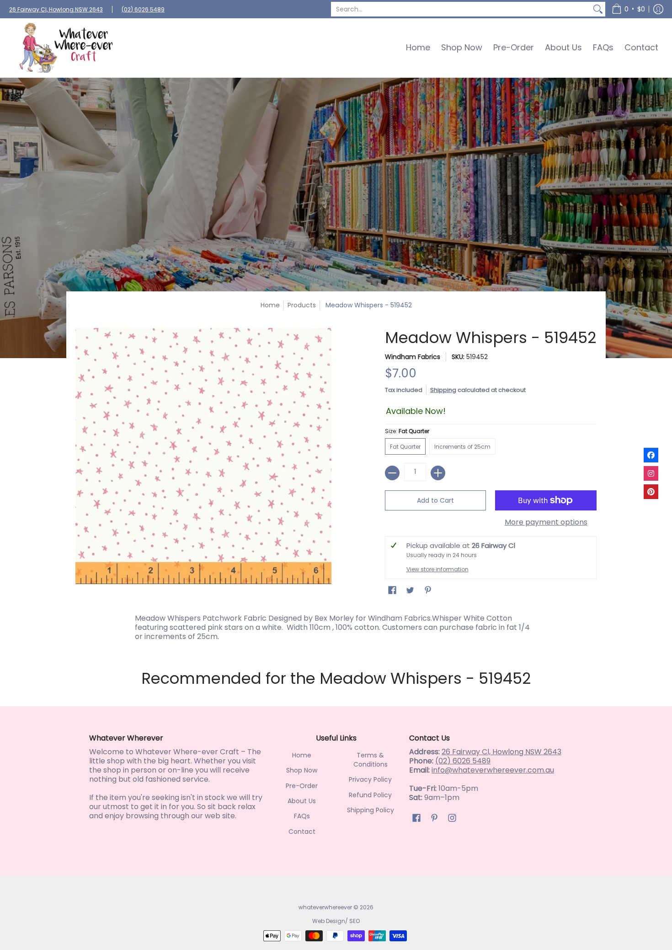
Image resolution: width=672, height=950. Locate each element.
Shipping (443, 390)
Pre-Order (302, 785)
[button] (628, 9)
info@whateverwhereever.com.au (493, 770)
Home (270, 305)
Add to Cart (435, 500)
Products (302, 305)
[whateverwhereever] (66, 47)
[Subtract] (392, 473)
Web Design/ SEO (336, 921)
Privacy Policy (370, 779)
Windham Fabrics (412, 356)
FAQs (302, 816)
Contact (301, 831)
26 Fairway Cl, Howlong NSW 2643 (56, 9)
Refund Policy (370, 795)
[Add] (438, 473)
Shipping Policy (370, 810)
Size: (407, 431)
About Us (302, 800)
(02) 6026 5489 (143, 9)
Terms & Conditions (370, 760)
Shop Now (301, 770)
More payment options (546, 522)
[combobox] (461, 9)
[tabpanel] (336, 625)
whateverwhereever (325, 907)
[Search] (598, 9)
